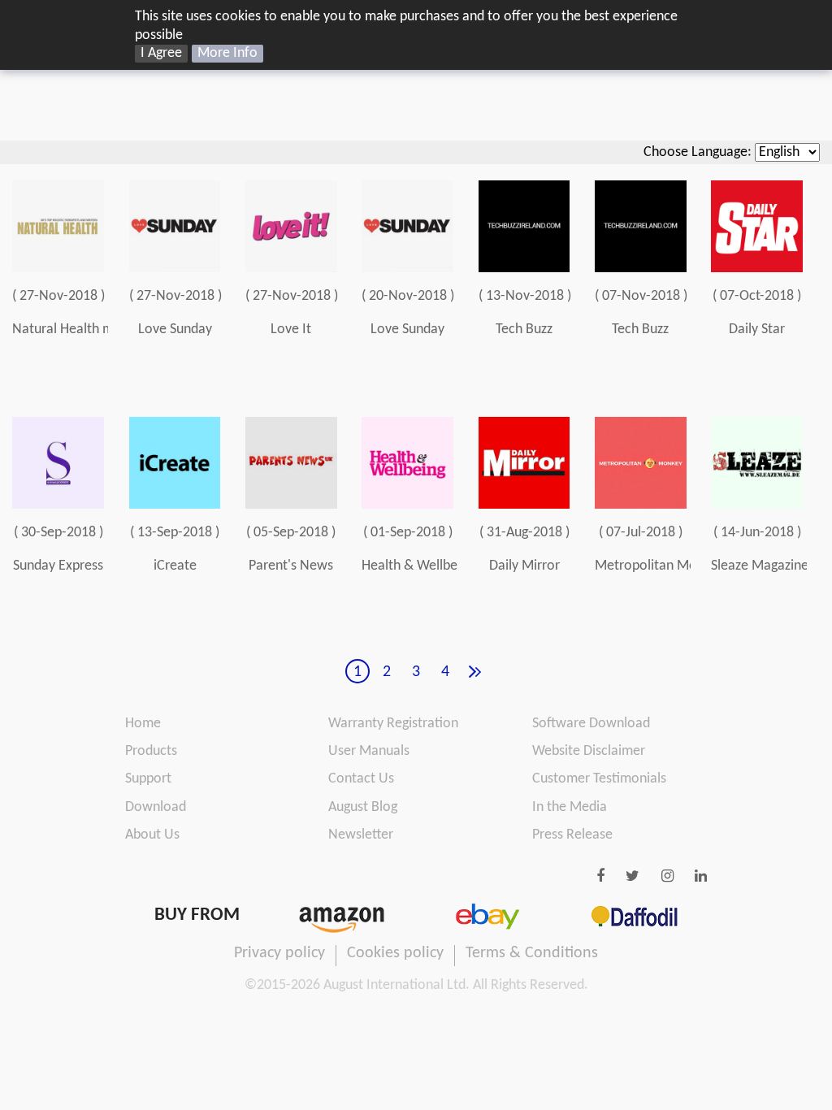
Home (143, 723)
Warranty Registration (393, 723)
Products (151, 751)
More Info (227, 53)
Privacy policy (279, 953)
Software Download (591, 723)
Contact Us (361, 779)
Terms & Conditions (532, 953)
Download (155, 807)
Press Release (572, 835)
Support (148, 779)
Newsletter (360, 835)
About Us (152, 835)
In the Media (569, 807)
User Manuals (369, 751)
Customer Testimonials (599, 779)
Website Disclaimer (588, 751)
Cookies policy (395, 953)
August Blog (362, 807)
